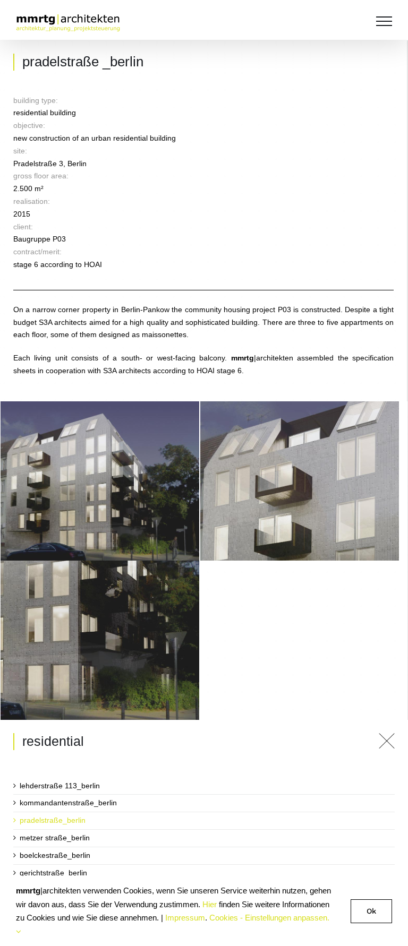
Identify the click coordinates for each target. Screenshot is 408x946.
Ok (371, 911)
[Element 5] (387, 737)
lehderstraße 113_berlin (60, 785)
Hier (209, 904)
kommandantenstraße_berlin (68, 802)
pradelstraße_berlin (53, 820)
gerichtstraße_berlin (53, 872)
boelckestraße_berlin (55, 855)
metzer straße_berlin (55, 837)
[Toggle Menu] (384, 21)
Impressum (185, 917)
